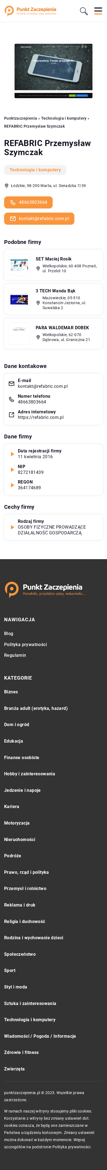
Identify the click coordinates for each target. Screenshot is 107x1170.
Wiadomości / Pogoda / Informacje (40, 1036)
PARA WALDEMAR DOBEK (62, 327)
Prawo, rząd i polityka (26, 872)
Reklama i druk (20, 905)
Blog (8, 633)
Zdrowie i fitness (21, 1052)
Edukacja (13, 741)
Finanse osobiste (21, 757)
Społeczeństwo (20, 954)
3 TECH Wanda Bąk (55, 290)
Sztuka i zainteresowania (30, 1003)
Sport (9, 970)
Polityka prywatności (25, 644)
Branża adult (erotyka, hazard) (36, 708)
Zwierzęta (14, 1069)
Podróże (12, 855)
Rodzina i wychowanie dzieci (33, 937)
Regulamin (15, 655)
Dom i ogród (16, 724)
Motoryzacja (17, 823)
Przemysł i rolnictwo (25, 888)
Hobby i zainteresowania (29, 773)
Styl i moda (15, 987)
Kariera (11, 806)
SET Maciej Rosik (54, 259)
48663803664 (33, 202)
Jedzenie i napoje (22, 790)
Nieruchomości (19, 839)
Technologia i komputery (35, 169)
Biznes (11, 691)
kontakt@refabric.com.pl (44, 218)
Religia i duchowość (24, 921)
